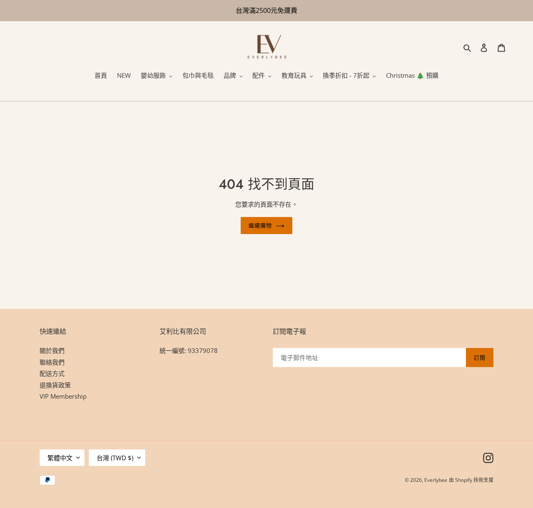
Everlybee (435, 479)
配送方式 (52, 373)
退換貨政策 (55, 385)
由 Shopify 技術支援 (471, 479)
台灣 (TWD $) (115, 458)
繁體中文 (59, 458)
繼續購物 (260, 225)
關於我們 (52, 350)
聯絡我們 (52, 362)
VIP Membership (63, 396)
